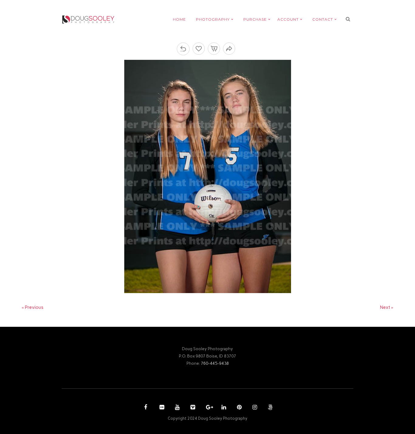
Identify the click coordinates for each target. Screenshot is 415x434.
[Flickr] (161, 408)
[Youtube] (176, 408)
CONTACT (322, 19)
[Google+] (207, 408)
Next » (386, 307)
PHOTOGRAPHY (213, 19)
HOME (179, 19)
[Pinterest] (238, 408)
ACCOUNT (288, 19)
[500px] (269, 408)
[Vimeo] (192, 408)
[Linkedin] (223, 408)
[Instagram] (254, 408)
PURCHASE (255, 19)
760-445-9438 (215, 363)
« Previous (32, 307)
